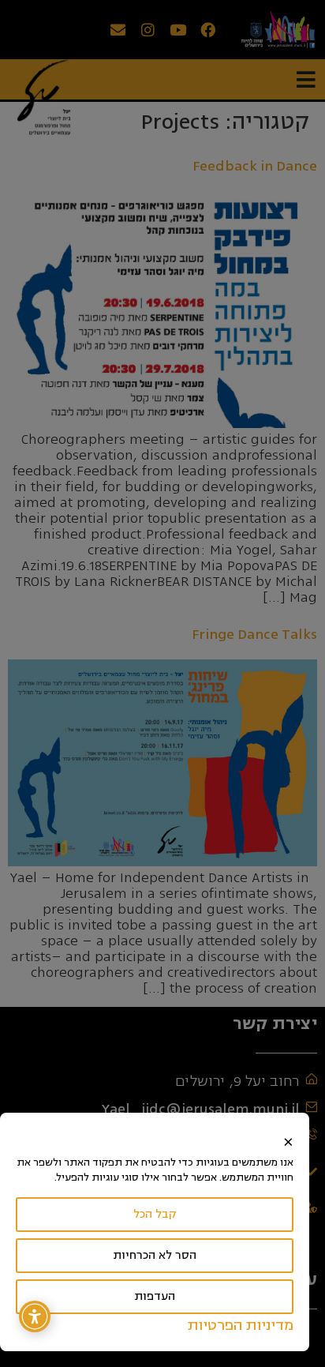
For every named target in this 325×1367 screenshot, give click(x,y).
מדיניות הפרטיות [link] (240, 1325)
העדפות (154, 1296)
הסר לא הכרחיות (154, 1255)
